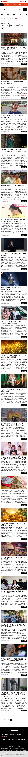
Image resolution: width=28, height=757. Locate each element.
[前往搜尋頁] (26, 1)
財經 (20, 14)
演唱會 (11, 25)
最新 (8, 4)
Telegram (22, 739)
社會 (8, 14)
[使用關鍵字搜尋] (25, 9)
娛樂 (14, 14)
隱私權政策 (19, 734)
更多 (3, 28)
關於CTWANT (5, 734)
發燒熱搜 (5, 736)
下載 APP (22, 1)
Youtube (15, 739)
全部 (2, 14)
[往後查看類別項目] (25, 4)
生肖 (7, 25)
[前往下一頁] (20, 720)
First (5, 719)
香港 (22, 25)
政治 (25, 14)
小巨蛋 (17, 25)
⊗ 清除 (19, 9)
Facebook (7, 739)
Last (23, 719)
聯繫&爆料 (12, 734)
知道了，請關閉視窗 (23, 750)
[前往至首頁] (4, 1)
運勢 (3, 25)
